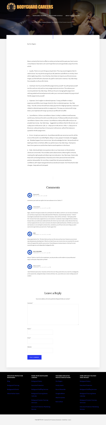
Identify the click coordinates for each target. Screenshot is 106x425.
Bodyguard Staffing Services (39, 389)
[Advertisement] (34, 53)
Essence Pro (47, 419)
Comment (30, 303)
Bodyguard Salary (36, 381)
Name (29, 328)
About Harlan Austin (13, 393)
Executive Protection (37, 385)
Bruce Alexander (61, 389)
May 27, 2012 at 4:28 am (40, 195)
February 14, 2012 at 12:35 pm (42, 267)
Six (34, 233)
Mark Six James (60, 397)
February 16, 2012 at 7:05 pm (41, 208)
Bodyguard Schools (13, 389)
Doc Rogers (37, 251)
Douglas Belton (60, 393)
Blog (8, 381)
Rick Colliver (59, 401)
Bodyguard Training (13, 385)
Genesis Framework (56, 419)
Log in (69, 419)
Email (29, 337)
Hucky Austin (60, 385)
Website (29, 347)
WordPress (64, 419)
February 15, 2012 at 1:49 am (41, 252)
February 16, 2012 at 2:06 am (42, 234)
